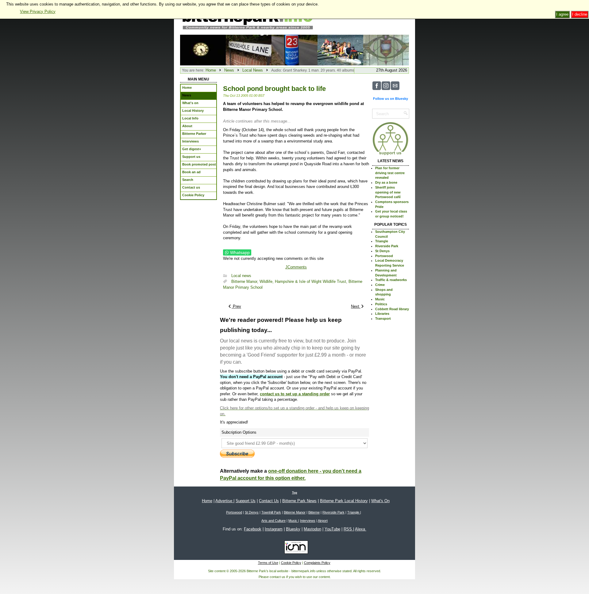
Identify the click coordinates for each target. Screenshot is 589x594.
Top (294, 492)
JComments (296, 267)
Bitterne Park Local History (344, 500)
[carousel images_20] (386, 49)
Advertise (224, 500)
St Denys (382, 251)
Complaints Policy (317, 563)
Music (380, 299)
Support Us (246, 500)
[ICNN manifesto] (294, 548)
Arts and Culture (273, 520)
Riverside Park (386, 246)
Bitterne (314, 512)
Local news (241, 275)
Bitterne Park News (299, 500)
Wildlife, (267, 281)
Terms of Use (268, 563)
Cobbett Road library (392, 309)
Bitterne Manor (295, 512)
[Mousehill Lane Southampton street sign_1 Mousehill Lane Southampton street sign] (248, 49)
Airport (323, 520)
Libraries (382, 313)
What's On (380, 500)
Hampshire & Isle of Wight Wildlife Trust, (311, 281)
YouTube (332, 529)
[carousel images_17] (340, 49)
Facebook (252, 529)
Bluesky (293, 529)
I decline (579, 14)
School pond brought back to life (274, 88)
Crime (380, 285)
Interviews (307, 520)
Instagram (274, 529)
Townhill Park (271, 512)
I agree (562, 14)
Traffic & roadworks (391, 280)
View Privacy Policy (38, 11)
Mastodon (312, 529)
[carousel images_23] (203, 49)
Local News (252, 70)
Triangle (381, 241)
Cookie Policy (291, 563)
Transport (383, 318)
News (229, 70)
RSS (348, 529)
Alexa (360, 529)
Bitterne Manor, (245, 281)
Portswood (384, 256)
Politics (381, 304)
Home (211, 70)
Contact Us (269, 500)
